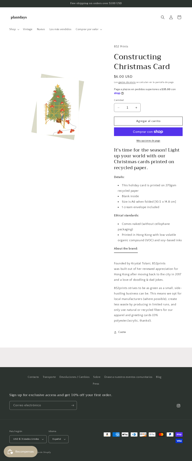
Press (96, 383)
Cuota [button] (122, 332)
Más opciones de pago (148, 140)
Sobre (96, 377)
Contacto (33, 377)
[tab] (126, 249)
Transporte (49, 377)
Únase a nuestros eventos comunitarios (128, 377)
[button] (14, 29)
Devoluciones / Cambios (74, 377)
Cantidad (119, 100)
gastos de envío (127, 82)
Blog (158, 377)
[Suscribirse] (72, 405)
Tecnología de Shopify (40, 452)
